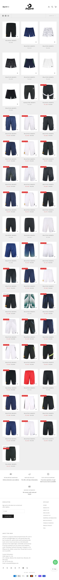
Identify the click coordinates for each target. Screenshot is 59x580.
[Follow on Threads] (15, 568)
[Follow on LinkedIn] (27, 568)
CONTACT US (46, 515)
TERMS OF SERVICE (48, 523)
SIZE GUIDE (46, 513)
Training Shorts (10, 40)
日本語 (7, 7)
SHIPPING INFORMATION (50, 518)
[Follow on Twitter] (7, 568)
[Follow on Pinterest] (19, 568)
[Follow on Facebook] (3, 568)
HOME (45, 505)
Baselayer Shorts (29, 102)
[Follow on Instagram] (11, 568)
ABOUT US (46, 510)
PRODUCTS (46, 507)
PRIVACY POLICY (47, 525)
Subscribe (8, 516)
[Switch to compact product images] (8, 16)
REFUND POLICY (47, 520)
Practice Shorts (29, 46)
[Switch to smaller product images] (5, 16)
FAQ (44, 528)
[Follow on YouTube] (23, 568)
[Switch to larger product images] (3, 16)
